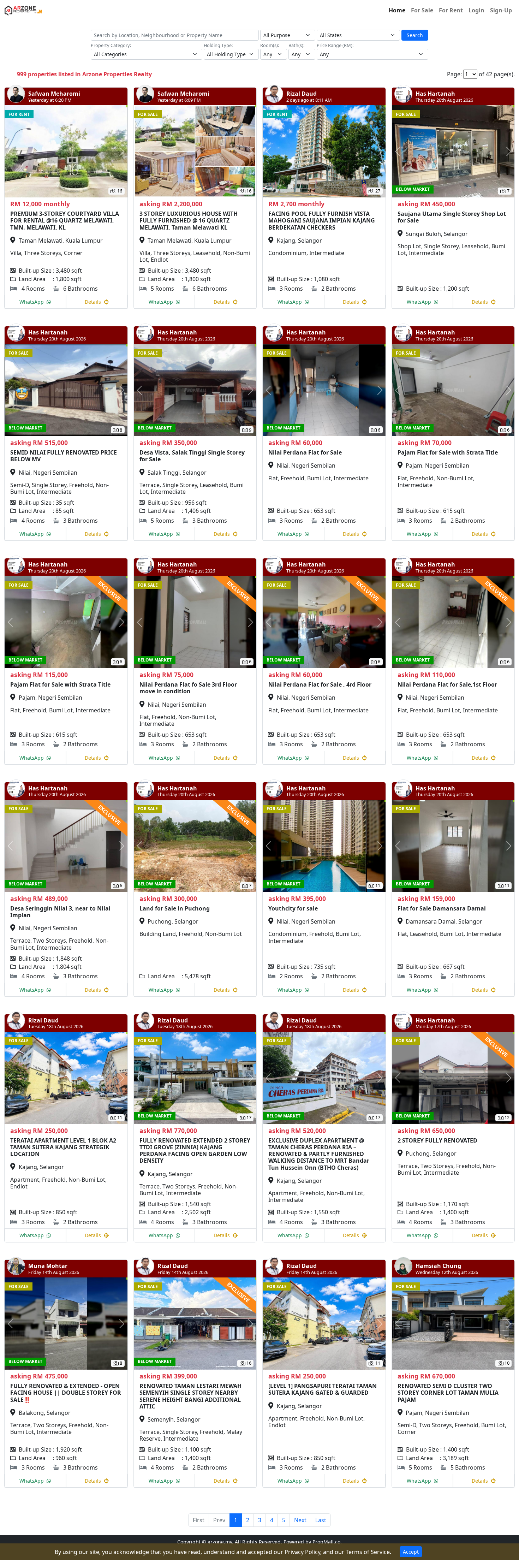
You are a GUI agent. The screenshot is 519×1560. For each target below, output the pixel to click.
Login (476, 10)
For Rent (451, 10)
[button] (14, 151)
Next (300, 1520)
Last (320, 1520)
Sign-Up (501, 10)
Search (415, 35)
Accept (411, 1551)
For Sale (422, 10)
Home (397, 10)
